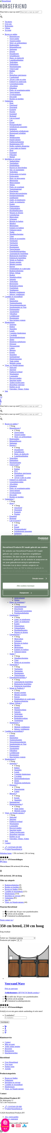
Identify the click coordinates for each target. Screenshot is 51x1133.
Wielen (12, 185)
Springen (12, 324)
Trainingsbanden (15, 303)
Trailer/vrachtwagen (16, 383)
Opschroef (13, 105)
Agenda (8, 1069)
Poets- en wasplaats (16, 187)
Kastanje (12, 110)
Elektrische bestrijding (17, 258)
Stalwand (12, 367)
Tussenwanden (15, 41)
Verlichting (13, 62)
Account (8, 30)
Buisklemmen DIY (16, 144)
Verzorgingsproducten (17, 305)
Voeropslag (13, 245)
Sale (6, 391)
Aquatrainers (14, 312)
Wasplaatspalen (15, 67)
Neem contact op (6, 920)
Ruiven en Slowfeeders (18, 168)
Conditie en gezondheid (14, 297)
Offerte (7, 28)
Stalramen (13, 49)
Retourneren (9, 1051)
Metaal (12, 135)
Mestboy (12, 223)
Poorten (12, 112)
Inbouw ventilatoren (17, 294)
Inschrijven (4, 1022)
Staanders (13, 329)
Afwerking (13, 86)
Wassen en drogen (16, 213)
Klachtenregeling (11, 1053)
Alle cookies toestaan (25, 586)
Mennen (12, 350)
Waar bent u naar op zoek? (10, 12)
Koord (11, 122)
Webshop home (6, 853)
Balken (12, 327)
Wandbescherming (16, 234)
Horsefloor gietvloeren (17, 75)
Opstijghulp (13, 288)
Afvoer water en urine (17, 79)
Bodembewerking (16, 286)
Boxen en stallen (11, 34)
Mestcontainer (14, 183)
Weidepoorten (14, 137)
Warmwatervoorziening (18, 193)
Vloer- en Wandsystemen (14, 365)
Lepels (11, 331)
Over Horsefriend (11, 1062)
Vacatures (8, 22)
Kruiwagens (14, 176)
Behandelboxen (15, 47)
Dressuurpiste (14, 346)
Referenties (9, 26)
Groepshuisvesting (16, 84)
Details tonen (37, 578)
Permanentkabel (15, 125)
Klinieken (13, 88)
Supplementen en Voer (17, 307)
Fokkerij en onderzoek (17, 82)
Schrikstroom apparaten (18, 127)
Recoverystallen (15, 378)
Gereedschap (14, 215)
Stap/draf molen (15, 380)
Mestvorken (13, 217)
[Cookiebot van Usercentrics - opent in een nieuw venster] (38, 538)
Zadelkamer (13, 198)
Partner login (9, 1067)
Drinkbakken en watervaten (19, 269)
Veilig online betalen (12, 1046)
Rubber (12, 71)
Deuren (12, 52)
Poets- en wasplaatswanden (19, 90)
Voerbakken (14, 163)
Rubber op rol (14, 387)
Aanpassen (24, 593)
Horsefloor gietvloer (17, 385)
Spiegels (12, 279)
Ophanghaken (14, 208)
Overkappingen (15, 95)
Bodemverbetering (16, 271)
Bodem (12, 275)
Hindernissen (10, 322)
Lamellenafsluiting (16, 60)
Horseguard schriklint (17, 133)
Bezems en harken (16, 221)
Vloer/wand (13, 69)
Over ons (8, 24)
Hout (11, 103)
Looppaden (13, 376)
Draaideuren (14, 54)
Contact (8, 843)
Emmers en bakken (16, 228)
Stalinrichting (14, 161)
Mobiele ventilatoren (17, 292)
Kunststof (13, 114)
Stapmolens (13, 301)
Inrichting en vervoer (12, 159)
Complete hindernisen (17, 333)
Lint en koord (14, 118)
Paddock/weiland (15, 372)
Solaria (12, 299)
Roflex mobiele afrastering (19, 146)
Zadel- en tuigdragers (17, 200)
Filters (4, 862)
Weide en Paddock (16, 260)
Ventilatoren (14, 290)
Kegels (12, 352)
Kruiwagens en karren (17, 174)
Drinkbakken (14, 165)
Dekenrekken (14, 206)
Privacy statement (11, 1119)
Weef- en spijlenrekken (18, 43)
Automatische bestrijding (18, 254)
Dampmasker (14, 309)
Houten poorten (15, 262)
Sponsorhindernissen (17, 337)
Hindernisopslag (15, 359)
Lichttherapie (14, 316)
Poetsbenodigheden (16, 196)
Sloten (11, 340)
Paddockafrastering (16, 142)
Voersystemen (14, 92)
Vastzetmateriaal (15, 189)
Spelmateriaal (14, 357)
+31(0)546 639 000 (14, 847)
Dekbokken (13, 64)
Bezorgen (8, 1049)
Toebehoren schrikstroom (18, 131)
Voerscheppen (14, 249)
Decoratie (13, 97)
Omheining (9, 101)
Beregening (13, 284)
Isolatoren (13, 129)
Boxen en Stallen (11, 1078)
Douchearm (13, 191)
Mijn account (10, 1044)
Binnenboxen (14, 36)
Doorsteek (13, 107)
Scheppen (13, 219)
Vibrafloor (13, 314)
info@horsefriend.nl (14, 849)
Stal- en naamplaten (16, 170)
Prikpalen (13, 155)
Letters (12, 348)
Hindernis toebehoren (17, 342)
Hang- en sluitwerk (16, 58)
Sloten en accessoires (17, 239)
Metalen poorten (15, 264)
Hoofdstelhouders (16, 211)
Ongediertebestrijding (17, 251)
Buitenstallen (14, 45)
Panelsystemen (15, 140)
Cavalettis (13, 335)
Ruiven (12, 266)
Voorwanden (14, 39)
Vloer (11, 236)
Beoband (12, 116)
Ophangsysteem (15, 230)
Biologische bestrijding (18, 256)
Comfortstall (14, 77)
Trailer (11, 232)
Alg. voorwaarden (11, 1117)
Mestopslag (13, 180)
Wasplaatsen (14, 374)
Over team (9, 1064)
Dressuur (12, 344)
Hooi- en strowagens (17, 178)
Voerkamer (13, 241)
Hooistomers (14, 247)
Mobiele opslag (15, 363)
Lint (11, 120)
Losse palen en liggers (17, 148)
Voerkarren (13, 243)
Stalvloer (12, 370)
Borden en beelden (16, 99)
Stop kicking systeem (17, 320)
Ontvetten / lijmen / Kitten (19, 389)
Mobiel (12, 157)
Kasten (12, 204)
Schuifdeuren (14, 56)
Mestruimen (13, 226)
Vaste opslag (14, 361)
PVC (11, 73)
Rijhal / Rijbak (14, 273)
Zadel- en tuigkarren (17, 202)
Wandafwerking (15, 277)
